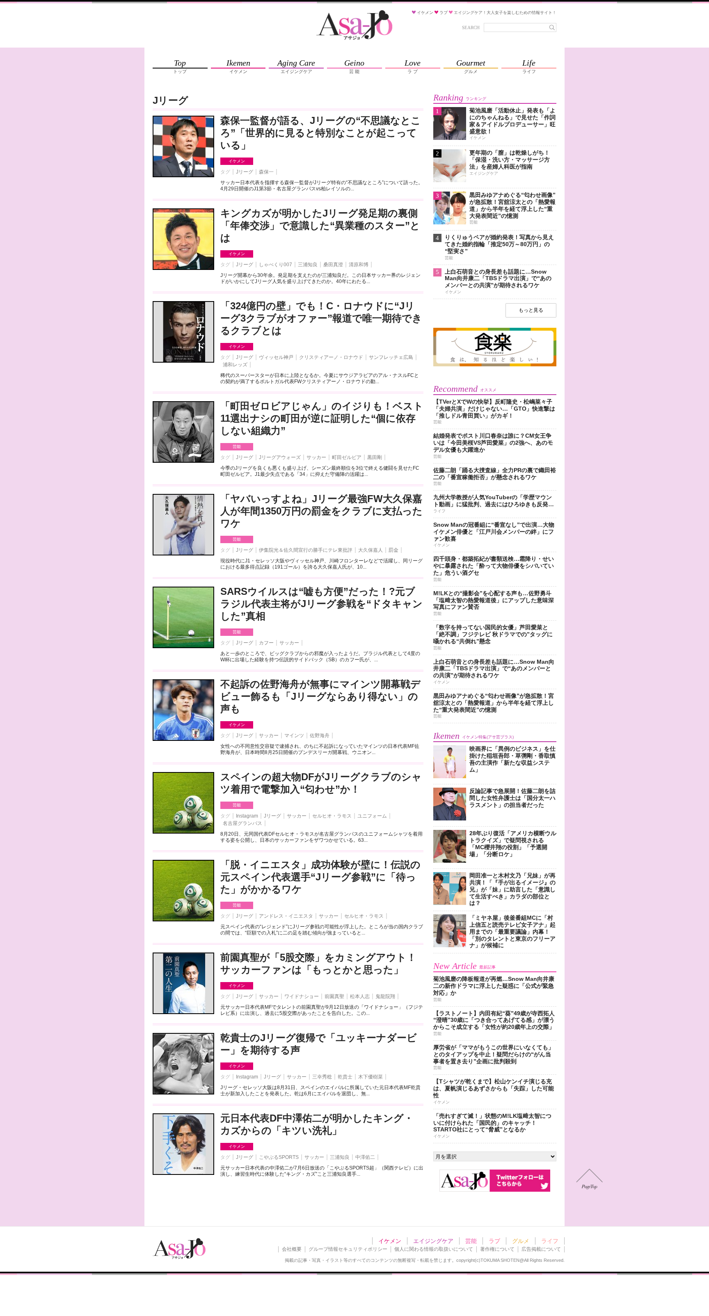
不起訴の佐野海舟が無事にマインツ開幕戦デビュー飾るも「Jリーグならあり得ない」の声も (320, 696)
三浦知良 (308, 264)
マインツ (294, 735)
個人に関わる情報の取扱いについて (433, 1249)
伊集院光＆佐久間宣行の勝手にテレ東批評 (305, 550)
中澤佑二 (365, 1157)
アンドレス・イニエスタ (286, 916)
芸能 (237, 446)
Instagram (247, 816)
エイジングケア (433, 1241)
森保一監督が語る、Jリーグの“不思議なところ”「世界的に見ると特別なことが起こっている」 (320, 133)
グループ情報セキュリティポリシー (348, 1249)
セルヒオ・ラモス (332, 816)
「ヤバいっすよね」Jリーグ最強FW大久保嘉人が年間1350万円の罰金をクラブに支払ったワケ (321, 511)
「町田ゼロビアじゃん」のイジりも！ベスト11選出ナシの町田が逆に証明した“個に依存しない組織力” (321, 418)
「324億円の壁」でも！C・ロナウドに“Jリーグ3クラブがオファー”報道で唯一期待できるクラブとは (321, 318)
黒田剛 (374, 457)
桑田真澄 (333, 264)
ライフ (549, 1241)
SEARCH (471, 27)
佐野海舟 (319, 735)
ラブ (494, 1241)
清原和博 (358, 264)
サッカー (316, 457)
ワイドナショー (301, 996)
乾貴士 (345, 1077)
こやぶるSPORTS (279, 1157)
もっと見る (531, 310)
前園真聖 (334, 996)
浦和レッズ (235, 365)
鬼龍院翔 (385, 996)
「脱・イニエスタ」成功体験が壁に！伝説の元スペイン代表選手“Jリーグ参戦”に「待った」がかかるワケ (320, 877)
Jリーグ (244, 172)
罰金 (393, 550)
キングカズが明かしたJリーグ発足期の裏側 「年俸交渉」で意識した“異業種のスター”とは (324, 225)
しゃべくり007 (275, 264)
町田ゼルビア (346, 457)
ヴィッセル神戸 (276, 357)
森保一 (266, 172)
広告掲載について (541, 1249)
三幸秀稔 (322, 1077)
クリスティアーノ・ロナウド (331, 357)
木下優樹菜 (370, 1077)
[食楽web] (494, 365)
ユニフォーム (372, 816)
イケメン (237, 161)
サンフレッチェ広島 (391, 357)
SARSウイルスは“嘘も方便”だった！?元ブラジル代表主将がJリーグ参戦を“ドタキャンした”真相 (321, 603)
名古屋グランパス (242, 823)
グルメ (520, 1241)
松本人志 (360, 996)
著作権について (497, 1249)
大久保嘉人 (370, 550)
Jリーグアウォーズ (280, 457)
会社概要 (292, 1249)
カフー (266, 643)
